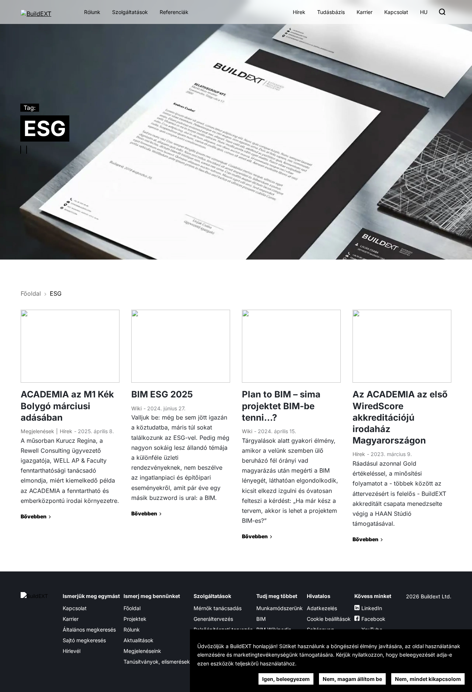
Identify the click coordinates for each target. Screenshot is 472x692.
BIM (261, 619)
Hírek (299, 12)
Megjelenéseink (142, 651)
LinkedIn (371, 608)
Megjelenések (37, 431)
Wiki (136, 408)
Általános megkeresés (89, 629)
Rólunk (92, 12)
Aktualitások (138, 640)
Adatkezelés (322, 608)
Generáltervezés (213, 619)
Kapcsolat (396, 12)
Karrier (364, 12)
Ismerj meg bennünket (152, 596)
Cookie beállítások (329, 619)
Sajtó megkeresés (84, 640)
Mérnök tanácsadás (218, 608)
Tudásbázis (331, 12)
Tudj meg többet (276, 596)
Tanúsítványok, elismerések (157, 661)
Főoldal (31, 293)
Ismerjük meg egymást (91, 596)
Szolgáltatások (130, 12)
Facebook (373, 619)
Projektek (135, 619)
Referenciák (174, 12)
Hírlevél (71, 651)
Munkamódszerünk (279, 608)
